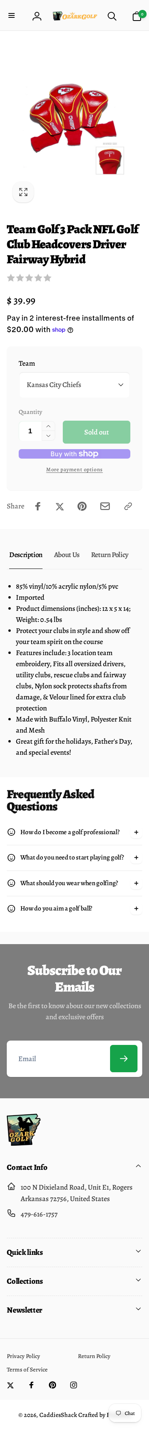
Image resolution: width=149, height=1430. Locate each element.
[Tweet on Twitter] (59, 506)
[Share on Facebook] (38, 506)
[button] (12, 16)
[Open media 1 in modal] (74, 123)
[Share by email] (105, 506)
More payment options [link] (74, 469)
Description (26, 554)
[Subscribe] (123, 1058)
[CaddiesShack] (24, 1143)
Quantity (30, 411)
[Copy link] (128, 506)
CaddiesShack (58, 1415)
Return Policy (109, 554)
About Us (66, 554)
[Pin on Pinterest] (82, 506)
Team (27, 363)
